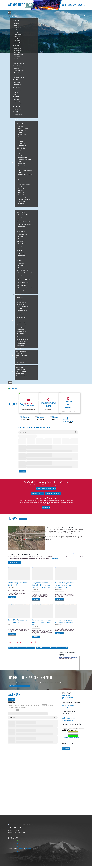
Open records (17, 109)
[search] (84, 15)
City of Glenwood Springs (24, 224)
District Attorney (22, 134)
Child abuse (17, 99)
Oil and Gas (21, 188)
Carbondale (21, 212)
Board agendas (17, 27)
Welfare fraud (17, 104)
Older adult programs (21, 355)
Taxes (17, 336)
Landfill (20, 186)
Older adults (19, 348)
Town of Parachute (22, 244)
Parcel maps (20, 308)
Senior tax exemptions (21, 360)
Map (19, 219)
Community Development (24, 159)
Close (10, 382)
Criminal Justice (22, 163)
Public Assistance (18, 54)
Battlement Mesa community (25, 272)
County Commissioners (24, 128)
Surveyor (20, 139)
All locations (21, 203)
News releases (17, 40)
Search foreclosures (21, 371)
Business (17, 294)
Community (21, 285)
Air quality (16, 25)
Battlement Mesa (23, 270)
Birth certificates (18, 68)
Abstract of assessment (23, 339)
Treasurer (20, 141)
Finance (20, 172)
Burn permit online (66, 717)
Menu (9, 13)
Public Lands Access (23, 195)
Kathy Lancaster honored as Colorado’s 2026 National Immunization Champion (42, 585)
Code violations (18, 101)
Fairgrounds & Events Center (25, 170)
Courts (19, 161)
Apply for (16, 45)
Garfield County (18, 114)
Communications (22, 157)
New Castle (21, 231)
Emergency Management (24, 166)
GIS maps (16, 38)
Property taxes (17, 84)
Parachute (21, 241)
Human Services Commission (25, 288)
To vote (15, 94)
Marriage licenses (18, 61)
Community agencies (23, 290)
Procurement (21, 190)
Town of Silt (21, 263)
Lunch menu (19, 353)
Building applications (22, 302)
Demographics (21, 217)
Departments (22, 148)
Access (15, 21)
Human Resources (22, 179)
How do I (13, 16)
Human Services (22, 182)
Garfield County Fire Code (68, 718)
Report (15, 97)
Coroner (20, 132)
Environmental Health (23, 168)
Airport (19, 153)
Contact (16, 112)
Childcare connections (22, 325)
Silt (18, 260)
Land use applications (19, 75)
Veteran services (20, 362)
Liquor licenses (17, 59)
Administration (21, 150)
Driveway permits (21, 327)
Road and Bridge (22, 197)
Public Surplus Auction (67, 697)
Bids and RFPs (17, 48)
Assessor (20, 126)
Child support (17, 82)
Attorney (20, 155)
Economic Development (23, 306)
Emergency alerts (66, 695)
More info (12, 597)
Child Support (17, 52)
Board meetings (18, 30)
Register (16, 87)
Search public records (21, 378)
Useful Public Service (22, 317)
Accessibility (17, 23)
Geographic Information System (26, 174)
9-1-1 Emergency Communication (70, 707)
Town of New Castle (23, 234)
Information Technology (24, 184)
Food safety (20, 315)
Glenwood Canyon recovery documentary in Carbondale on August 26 (42, 622)
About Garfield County (23, 282)
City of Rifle (21, 253)
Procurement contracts (19, 77)
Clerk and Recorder (23, 130)
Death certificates (18, 70)
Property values (17, 42)
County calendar (18, 34)
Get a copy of (17, 66)
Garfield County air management (70, 737)
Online (17, 364)
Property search (21, 312)
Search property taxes (21, 375)
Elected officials (22, 145)
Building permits (18, 32)
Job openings (17, 56)
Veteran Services (22, 201)
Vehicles (16, 92)
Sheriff (19, 137)
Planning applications (22, 310)
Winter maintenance (67, 698)
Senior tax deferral (20, 357)
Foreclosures (17, 36)
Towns (17, 208)
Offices (17, 119)
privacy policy (28, 848)
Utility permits (20, 333)
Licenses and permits (21, 320)
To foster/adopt (18, 90)
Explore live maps (20, 369)
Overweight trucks (21, 331)
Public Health (21, 192)
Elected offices (22, 123)
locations (21, 848)
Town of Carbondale (23, 215)
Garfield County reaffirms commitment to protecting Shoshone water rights (65, 585)
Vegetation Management (24, 199)
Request (16, 106)
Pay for (15, 80)
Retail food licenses (19, 63)
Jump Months (11, 702)
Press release (54, 558)
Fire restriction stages (67, 720)
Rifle (19, 251)
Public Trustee (21, 143)
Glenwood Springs (23, 222)
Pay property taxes (21, 341)
